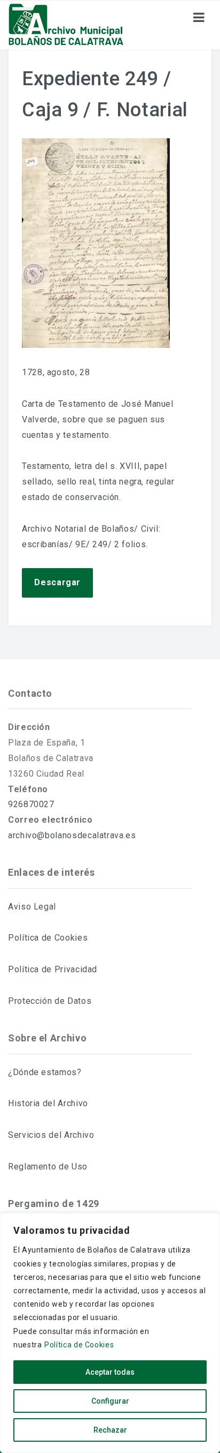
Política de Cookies (79, 1344)
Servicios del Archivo (51, 1135)
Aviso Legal (32, 906)
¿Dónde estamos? (45, 1072)
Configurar (110, 1401)
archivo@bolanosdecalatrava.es (72, 835)
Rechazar (110, 1430)
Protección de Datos (49, 1001)
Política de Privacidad (52, 969)
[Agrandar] (156, 152)
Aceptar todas (110, 1372)
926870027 (31, 804)
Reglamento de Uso (48, 1166)
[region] (110, 1333)
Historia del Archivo (48, 1103)
